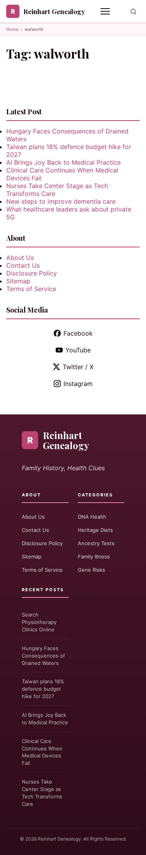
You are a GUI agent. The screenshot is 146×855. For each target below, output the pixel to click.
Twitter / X (78, 367)
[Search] (133, 11)
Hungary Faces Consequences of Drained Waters (43, 655)
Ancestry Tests (96, 543)
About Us (20, 257)
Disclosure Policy (31, 273)
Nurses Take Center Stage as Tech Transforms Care (42, 793)
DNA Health (92, 517)
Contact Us (23, 265)
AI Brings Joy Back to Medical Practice (63, 162)
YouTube (78, 350)
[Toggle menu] (106, 11)
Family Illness (94, 556)
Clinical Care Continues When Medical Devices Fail (42, 752)
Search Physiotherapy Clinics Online (39, 622)
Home (12, 29)
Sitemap (18, 281)
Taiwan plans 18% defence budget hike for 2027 (43, 688)
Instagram (78, 384)
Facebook (78, 333)
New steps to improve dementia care (61, 201)
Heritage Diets (95, 530)
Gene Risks (91, 570)
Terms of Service (31, 289)
